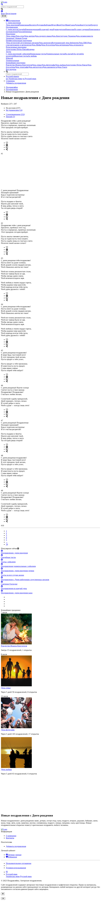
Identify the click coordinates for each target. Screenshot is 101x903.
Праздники (10, 34)
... (6, 542)
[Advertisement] (50, 172)
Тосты (8, 52)
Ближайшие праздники (15, 63)
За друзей (78, 54)
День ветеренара (62, 45)
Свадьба (21, 29)
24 (7, 544)
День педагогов (12, 43)
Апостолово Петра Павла (16, 49)
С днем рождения (13, 23)
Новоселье (69, 29)
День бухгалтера (48, 45)
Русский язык (29, 79)
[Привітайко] (4, 2)
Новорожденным (32, 29)
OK (3, 898)
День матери (29, 36)
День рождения (12, 25)
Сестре (88, 25)
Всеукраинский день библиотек (65, 43)
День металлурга (35, 67)
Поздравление (12, 27)
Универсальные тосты (55, 54)
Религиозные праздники (16, 47)
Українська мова (14, 79)
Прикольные (24, 25)
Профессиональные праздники (19, 40)
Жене (58, 25)
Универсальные (12, 60)
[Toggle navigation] (4, 16)
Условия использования (16, 868)
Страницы (10, 81)
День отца (20, 36)
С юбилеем (25, 54)
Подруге (94, 25)
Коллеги (32, 25)
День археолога (45, 43)
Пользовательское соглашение (18, 863)
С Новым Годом (20, 38)
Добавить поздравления (16, 83)
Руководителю (59, 29)
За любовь (32, 56)
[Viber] (7, 872)
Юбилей (9, 58)
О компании (11, 836)
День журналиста (76, 45)
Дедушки (40, 25)
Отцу (63, 25)
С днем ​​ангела (12, 29)
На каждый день (46, 29)
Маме (67, 25)
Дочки (77, 25)
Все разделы (11, 69)
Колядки (30, 49)
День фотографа (48, 65)
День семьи (11, 36)
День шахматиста (49, 67)
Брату (82, 25)
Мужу (53, 25)
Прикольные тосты (38, 54)
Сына (72, 25)
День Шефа (36, 45)
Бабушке (47, 25)
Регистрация (11, 13)
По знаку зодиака (81, 29)
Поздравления (14, 20)
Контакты (10, 838)
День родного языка (43, 36)
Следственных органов (29, 43)
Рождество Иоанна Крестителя (19, 65)
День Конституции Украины (63, 36)
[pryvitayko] (4, 829)
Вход (3, 13)
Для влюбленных (24, 32)
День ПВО (83, 43)
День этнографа (21, 67)
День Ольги (62, 67)
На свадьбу (69, 54)
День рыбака (60, 65)
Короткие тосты (21, 56)
